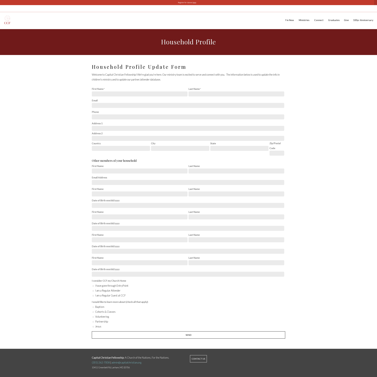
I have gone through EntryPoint (111, 285)
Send (188, 335)
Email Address (99, 177)
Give (346, 20)
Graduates (334, 20)
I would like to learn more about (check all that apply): (120, 301)
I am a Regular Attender (108, 290)
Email (95, 100)
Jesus (98, 326)
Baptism (99, 306)
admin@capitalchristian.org (126, 362)
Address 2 (97, 133)
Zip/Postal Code (275, 146)
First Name (97, 88)
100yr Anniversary (363, 20)
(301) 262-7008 (101, 362)
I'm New (289, 20)
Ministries (304, 20)
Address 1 (97, 123)
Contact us (198, 358)
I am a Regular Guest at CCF (110, 295)
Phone (95, 111)
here (194, 2)
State (213, 143)
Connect (319, 20)
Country (96, 143)
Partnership (101, 321)
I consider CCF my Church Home (109, 280)
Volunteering (102, 316)
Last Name (194, 88)
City (153, 143)
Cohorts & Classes (105, 311)
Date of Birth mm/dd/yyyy (105, 200)
